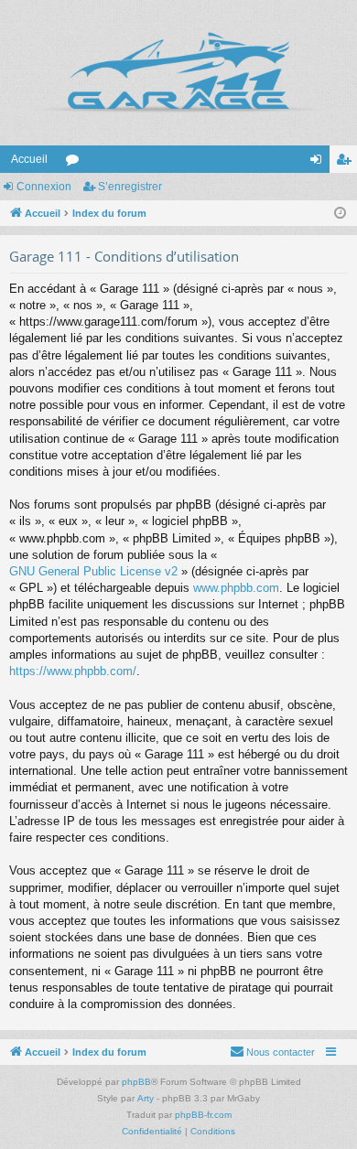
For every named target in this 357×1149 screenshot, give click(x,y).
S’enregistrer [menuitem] (347, 163)
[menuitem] (272, 1052)
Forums (76, 163)
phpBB (136, 1082)
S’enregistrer (130, 186)
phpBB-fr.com (203, 1115)
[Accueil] (178, 72)
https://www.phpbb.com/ (72, 671)
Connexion (43, 186)
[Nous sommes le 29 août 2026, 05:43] (340, 213)
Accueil (29, 159)
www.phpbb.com (236, 588)
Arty (145, 1098)
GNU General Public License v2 (93, 571)
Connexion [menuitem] (319, 163)
